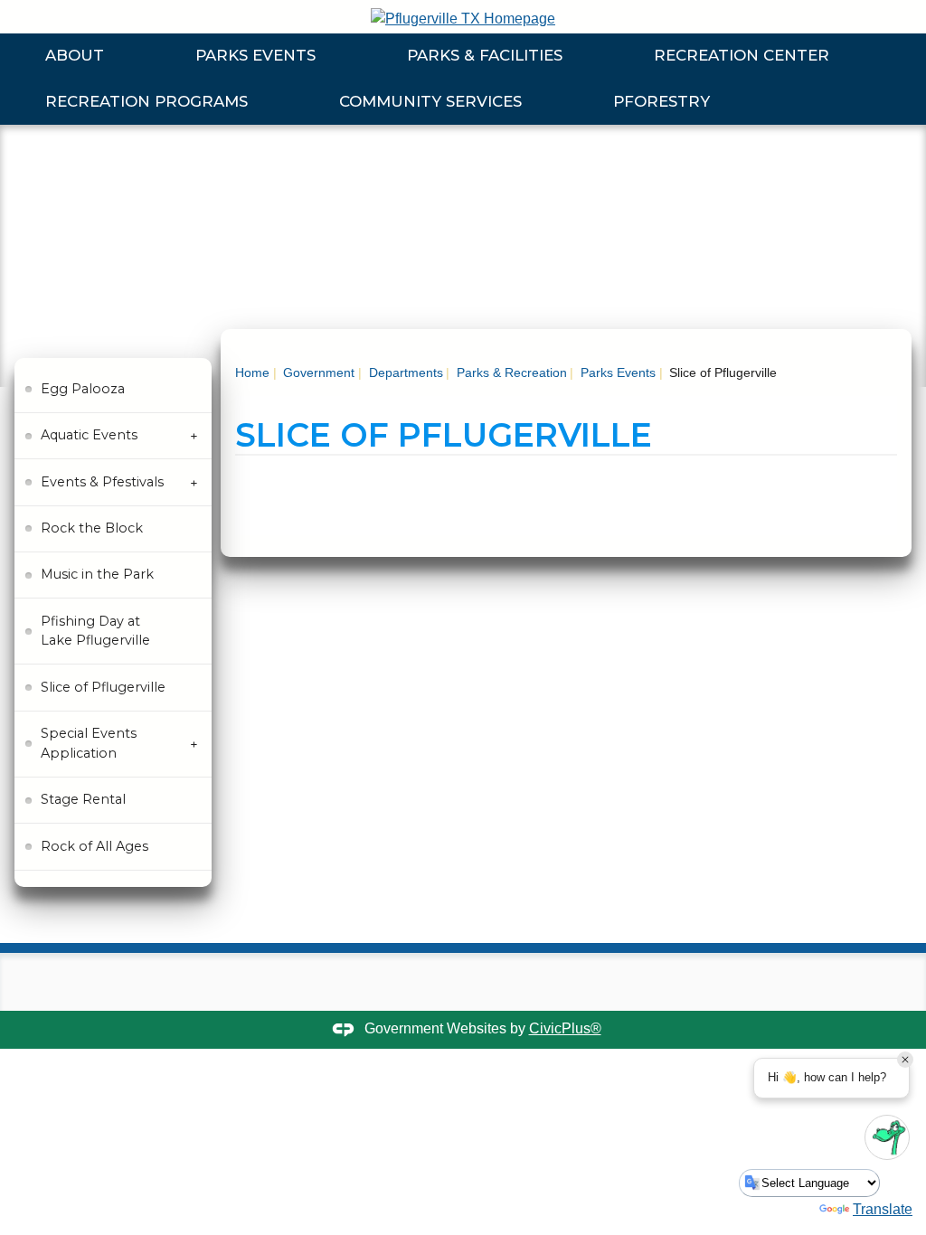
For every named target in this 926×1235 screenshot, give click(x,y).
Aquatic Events (89, 435)
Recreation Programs (146, 101)
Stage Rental (83, 799)
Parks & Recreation (510, 372)
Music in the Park (97, 574)
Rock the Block (92, 528)
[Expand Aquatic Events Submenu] (193, 436)
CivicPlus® (565, 1028)
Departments (404, 372)
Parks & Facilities (484, 55)
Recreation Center (741, 55)
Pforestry (661, 101)
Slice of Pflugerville (103, 687)
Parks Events (255, 55)
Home (252, 372)
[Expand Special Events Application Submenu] (193, 745)
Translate (882, 1209)
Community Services (430, 101)
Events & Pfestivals (102, 482)
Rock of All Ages (94, 846)
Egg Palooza (83, 389)
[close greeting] (905, 1059)
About (74, 55)
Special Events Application (89, 743)
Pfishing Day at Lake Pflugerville (95, 631)
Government (316, 372)
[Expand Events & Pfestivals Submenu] (193, 482)
